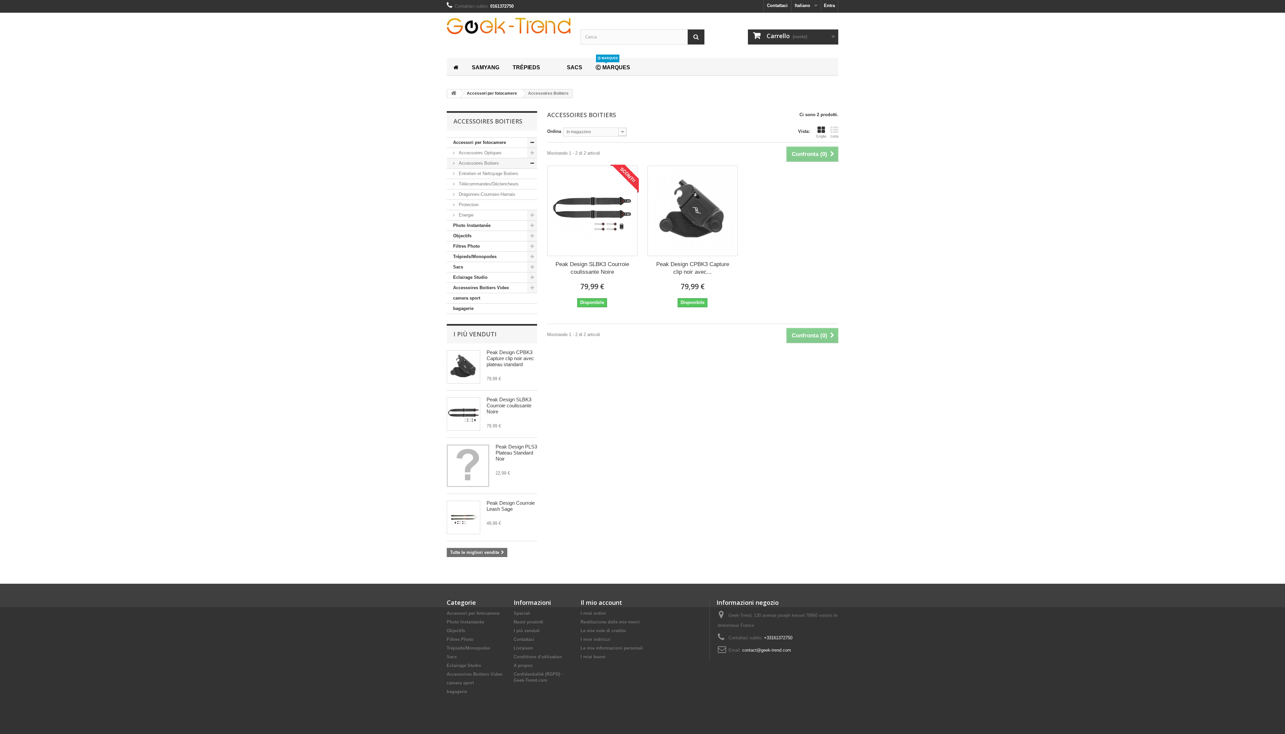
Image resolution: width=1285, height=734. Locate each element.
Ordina (554, 131)
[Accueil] (456, 66)
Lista (834, 136)
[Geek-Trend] (509, 26)
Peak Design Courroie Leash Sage (511, 506)
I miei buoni (593, 656)
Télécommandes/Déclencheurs (488, 183)
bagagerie (463, 308)
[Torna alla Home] (453, 93)
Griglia (821, 136)
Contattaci (777, 5)
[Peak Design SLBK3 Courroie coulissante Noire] (463, 414)
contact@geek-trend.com (766, 650)
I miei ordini (593, 613)
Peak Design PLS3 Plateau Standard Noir (516, 453)
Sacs (458, 266)
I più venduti (475, 334)
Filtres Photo (466, 246)
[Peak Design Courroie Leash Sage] (463, 517)
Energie (465, 215)
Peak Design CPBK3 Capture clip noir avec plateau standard (510, 358)
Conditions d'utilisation (538, 656)
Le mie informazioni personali (612, 648)
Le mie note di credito (603, 630)
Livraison (523, 648)
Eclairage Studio (470, 277)
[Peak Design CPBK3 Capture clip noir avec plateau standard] (463, 367)
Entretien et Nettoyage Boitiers (487, 173)
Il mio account (601, 602)
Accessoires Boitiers (478, 163)
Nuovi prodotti (528, 622)
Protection (468, 204)
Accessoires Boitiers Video (481, 287)
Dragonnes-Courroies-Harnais (486, 194)
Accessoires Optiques (479, 152)
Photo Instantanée (472, 225)
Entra (829, 5)
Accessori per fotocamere (479, 142)
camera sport (466, 298)
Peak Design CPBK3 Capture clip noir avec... (692, 268)
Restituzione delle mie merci (610, 622)
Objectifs (462, 235)
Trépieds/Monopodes (475, 256)
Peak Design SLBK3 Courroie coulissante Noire (509, 405)
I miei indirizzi (596, 639)
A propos (523, 665)
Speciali (522, 613)
